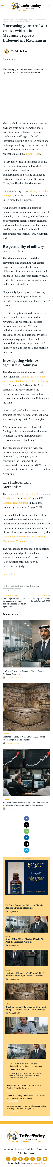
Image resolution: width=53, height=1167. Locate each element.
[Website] (38, 1159)
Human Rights (12, 586)
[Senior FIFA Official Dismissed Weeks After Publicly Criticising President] (26, 958)
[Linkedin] (26, 837)
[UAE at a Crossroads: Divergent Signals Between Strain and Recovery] (26, 924)
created (27, 498)
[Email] (26, 844)
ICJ (39, 469)
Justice (18, 590)
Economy (6, 799)
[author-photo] (7, 911)
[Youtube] (45, 1159)
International (24, 586)
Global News (12, 20)
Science (7, 970)
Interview (35, 586)
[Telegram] (26, 850)
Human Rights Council (15, 502)
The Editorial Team (18, 1069)
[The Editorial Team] (7, 51)
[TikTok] (26, 1159)
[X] (26, 825)
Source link (9, 573)
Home (5, 20)
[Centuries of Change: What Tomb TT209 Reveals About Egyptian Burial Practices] (26, 991)
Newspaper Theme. (39, 1163)
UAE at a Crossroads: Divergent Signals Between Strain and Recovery (24, 906)
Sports (7, 936)
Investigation (8, 590)
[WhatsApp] (26, 831)
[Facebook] (26, 818)
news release (33, 153)
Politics (7, 1004)
